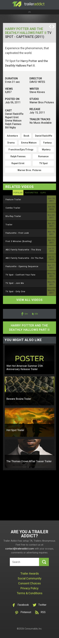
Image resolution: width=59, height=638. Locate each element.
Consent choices (29, 583)
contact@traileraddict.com (19, 548)
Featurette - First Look (17, 233)
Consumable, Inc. (33, 628)
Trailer (9, 224)
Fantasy (47, 142)
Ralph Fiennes (18, 156)
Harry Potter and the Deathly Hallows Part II (25, 31)
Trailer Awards (29, 573)
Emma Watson (29, 142)
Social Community (29, 578)
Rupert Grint (17, 163)
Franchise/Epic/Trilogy (21, 149)
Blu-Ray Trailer (13, 216)
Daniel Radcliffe (43, 135)
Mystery (46, 149)
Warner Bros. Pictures (29, 170)
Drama (11, 142)
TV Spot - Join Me (15, 283)
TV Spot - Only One (15, 291)
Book (26, 135)
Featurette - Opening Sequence (22, 266)
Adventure (12, 135)
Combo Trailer (13, 208)
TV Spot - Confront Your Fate (20, 275)
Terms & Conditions (29, 593)
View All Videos (29, 300)
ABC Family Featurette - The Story (23, 250)
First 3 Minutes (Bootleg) (19, 241)
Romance (43, 156)
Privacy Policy (29, 588)
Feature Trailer (13, 199)
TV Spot (43, 163)
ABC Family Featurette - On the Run (24, 258)
